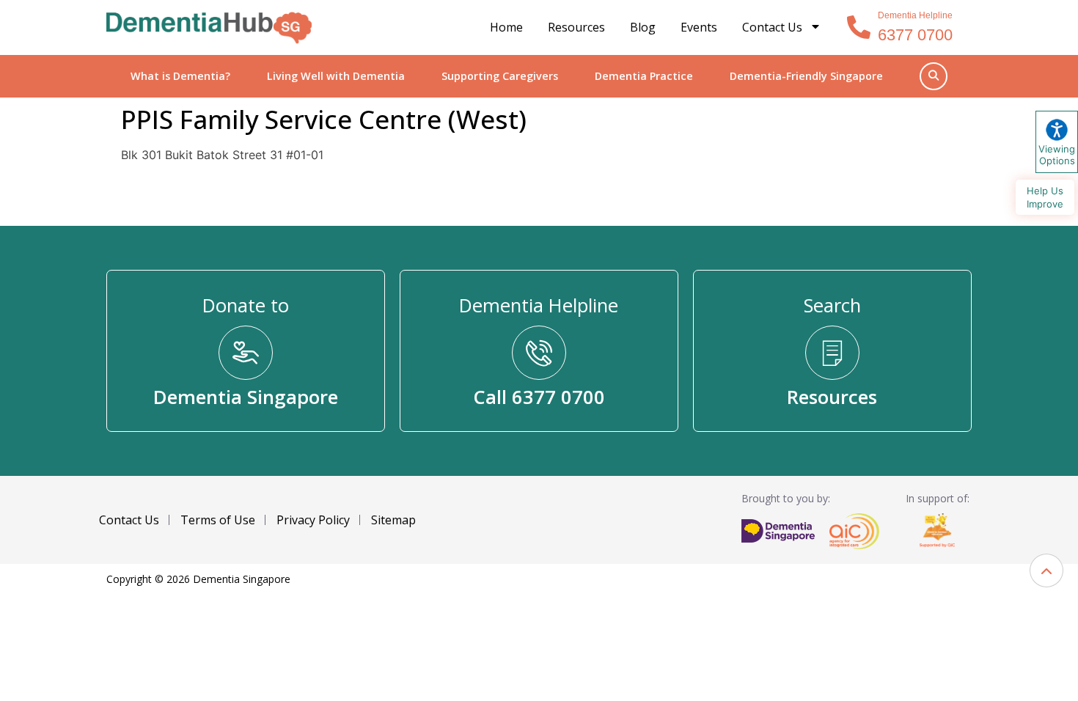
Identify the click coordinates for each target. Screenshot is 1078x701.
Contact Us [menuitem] (772, 27)
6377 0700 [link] (915, 35)
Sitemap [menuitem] (393, 520)
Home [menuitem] (506, 27)
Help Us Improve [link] (1045, 197)
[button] (1046, 570)
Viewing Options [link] (1056, 154)
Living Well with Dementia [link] (336, 76)
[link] (209, 28)
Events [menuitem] (699, 27)
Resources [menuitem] (576, 27)
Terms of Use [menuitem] (217, 520)
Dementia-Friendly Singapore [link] (806, 76)
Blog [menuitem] (643, 27)
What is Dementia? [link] (180, 76)
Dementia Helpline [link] (915, 15)
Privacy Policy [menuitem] (313, 520)
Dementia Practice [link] (644, 76)
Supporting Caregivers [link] (499, 76)
